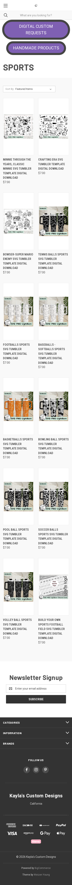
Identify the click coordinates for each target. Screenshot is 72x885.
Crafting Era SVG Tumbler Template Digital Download (51, 164)
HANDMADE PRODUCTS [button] (36, 48)
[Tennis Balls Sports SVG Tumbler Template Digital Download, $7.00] (53, 221)
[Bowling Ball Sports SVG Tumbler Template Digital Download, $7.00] (53, 406)
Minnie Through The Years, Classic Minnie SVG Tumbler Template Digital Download (17, 168)
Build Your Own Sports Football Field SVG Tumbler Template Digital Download (51, 629)
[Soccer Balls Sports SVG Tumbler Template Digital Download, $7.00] (53, 496)
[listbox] (34, 89)
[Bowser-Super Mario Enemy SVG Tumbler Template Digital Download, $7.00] (18, 221)
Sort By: (9, 88)
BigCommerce (43, 868)
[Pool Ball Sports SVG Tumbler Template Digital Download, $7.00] (18, 496)
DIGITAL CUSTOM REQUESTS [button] (36, 29)
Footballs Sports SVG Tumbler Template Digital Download (16, 351)
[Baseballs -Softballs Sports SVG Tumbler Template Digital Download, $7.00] (53, 311)
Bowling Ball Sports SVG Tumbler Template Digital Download (53, 446)
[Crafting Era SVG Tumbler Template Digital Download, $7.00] (53, 127)
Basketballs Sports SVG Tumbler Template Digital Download (18, 446)
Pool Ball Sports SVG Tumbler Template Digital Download (16, 536)
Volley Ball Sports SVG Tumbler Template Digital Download (17, 626)
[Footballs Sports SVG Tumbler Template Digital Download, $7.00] (18, 311)
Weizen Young (42, 874)
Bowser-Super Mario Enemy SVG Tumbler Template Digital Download (18, 261)
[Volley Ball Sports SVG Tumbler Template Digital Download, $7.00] (18, 587)
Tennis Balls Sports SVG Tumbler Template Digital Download (53, 261)
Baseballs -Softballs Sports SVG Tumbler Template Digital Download (51, 354)
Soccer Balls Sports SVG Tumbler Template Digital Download (53, 536)
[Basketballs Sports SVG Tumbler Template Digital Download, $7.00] (18, 406)
